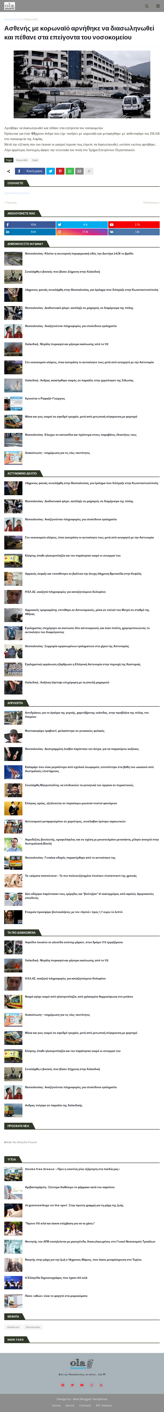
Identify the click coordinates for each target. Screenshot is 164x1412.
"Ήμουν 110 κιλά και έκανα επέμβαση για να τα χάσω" (60, 1223)
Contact (85, 1405)
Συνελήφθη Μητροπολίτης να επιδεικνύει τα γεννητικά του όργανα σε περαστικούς (79, 785)
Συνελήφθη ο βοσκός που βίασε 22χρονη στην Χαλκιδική (62, 272)
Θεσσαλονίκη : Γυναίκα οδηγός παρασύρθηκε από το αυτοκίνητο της (70, 858)
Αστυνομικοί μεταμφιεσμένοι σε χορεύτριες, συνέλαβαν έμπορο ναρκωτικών (75, 821)
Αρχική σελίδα (13, 19)
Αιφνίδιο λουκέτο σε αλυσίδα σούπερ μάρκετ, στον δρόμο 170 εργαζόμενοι (74, 942)
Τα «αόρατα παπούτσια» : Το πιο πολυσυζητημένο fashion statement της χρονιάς (81, 876)
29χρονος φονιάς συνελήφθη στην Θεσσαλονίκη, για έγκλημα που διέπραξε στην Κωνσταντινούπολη (91, 290)
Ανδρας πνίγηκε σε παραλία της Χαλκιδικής (53, 1105)
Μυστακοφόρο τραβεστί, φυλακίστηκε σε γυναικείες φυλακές (65, 731)
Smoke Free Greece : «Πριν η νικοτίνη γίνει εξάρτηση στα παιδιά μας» (72, 1169)
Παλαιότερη (150, 203)
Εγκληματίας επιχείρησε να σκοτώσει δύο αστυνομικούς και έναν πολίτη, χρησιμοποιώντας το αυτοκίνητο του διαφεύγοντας (87, 630)
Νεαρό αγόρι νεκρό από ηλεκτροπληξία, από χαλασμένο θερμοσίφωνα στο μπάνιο (79, 997)
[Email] (79, 171)
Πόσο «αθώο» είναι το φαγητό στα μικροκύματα (56, 1296)
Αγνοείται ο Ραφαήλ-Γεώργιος (45, 399)
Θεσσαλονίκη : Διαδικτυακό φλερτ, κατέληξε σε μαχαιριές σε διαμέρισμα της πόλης (79, 308)
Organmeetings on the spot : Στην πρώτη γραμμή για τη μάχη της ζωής (74, 1205)
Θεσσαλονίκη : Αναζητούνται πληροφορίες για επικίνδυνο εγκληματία (71, 326)
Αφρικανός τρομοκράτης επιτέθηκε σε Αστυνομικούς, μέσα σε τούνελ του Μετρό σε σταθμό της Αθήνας (87, 612)
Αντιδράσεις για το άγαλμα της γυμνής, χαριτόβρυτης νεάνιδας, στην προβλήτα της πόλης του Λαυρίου (87, 715)
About (70, 1405)
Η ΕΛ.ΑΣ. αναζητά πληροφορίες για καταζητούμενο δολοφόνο (65, 592)
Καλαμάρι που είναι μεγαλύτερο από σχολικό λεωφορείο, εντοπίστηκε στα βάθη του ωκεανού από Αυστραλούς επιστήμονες (89, 769)
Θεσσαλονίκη (33, 1327)
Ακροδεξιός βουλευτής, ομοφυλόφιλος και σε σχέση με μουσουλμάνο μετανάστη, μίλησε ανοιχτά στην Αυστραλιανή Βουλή (92, 841)
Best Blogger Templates (90, 1399)
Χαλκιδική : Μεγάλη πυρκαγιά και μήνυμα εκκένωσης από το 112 (66, 344)
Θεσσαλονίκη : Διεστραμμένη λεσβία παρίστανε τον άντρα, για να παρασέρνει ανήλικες (82, 749)
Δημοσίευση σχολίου (16, 193)
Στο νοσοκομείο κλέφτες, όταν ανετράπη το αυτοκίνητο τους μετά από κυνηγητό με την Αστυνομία (89, 362)
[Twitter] (50, 171)
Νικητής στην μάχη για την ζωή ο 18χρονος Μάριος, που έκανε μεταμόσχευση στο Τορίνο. (83, 1260)
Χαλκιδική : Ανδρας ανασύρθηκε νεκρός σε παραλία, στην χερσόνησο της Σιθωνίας (79, 380)
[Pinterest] (60, 171)
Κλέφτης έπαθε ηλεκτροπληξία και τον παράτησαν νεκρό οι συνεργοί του (73, 556)
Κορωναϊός (31, 19)
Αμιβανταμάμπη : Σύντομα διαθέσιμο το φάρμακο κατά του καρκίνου (70, 1187)
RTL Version (104, 1405)
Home (56, 1405)
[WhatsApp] (70, 171)
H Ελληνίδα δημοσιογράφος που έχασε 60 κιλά (56, 1278)
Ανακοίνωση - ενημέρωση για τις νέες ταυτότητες (57, 453)
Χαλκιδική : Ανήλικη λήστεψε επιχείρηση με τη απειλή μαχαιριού (67, 682)
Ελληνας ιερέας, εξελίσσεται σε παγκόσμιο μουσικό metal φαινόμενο (71, 803)
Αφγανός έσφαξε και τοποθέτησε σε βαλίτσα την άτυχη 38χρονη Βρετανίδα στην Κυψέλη (83, 574)
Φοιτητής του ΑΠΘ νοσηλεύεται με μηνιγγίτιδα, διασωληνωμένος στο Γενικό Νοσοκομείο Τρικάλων (90, 1242)
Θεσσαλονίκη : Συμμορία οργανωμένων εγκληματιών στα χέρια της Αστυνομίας (77, 646)
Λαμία (35, 160)
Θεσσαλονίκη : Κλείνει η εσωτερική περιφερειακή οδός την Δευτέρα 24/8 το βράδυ (79, 254)
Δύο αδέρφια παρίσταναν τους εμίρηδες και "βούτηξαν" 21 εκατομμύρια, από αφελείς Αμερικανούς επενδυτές (89, 896)
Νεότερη (11, 203)
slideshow (13, 1327)
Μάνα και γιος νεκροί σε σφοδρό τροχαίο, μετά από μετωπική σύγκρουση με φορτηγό (81, 417)
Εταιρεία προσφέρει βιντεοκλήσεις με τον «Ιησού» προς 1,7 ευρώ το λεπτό (74, 912)
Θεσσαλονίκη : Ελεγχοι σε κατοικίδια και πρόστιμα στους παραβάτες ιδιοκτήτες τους (81, 435)
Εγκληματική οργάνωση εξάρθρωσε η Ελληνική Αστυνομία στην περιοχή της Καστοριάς (83, 664)
